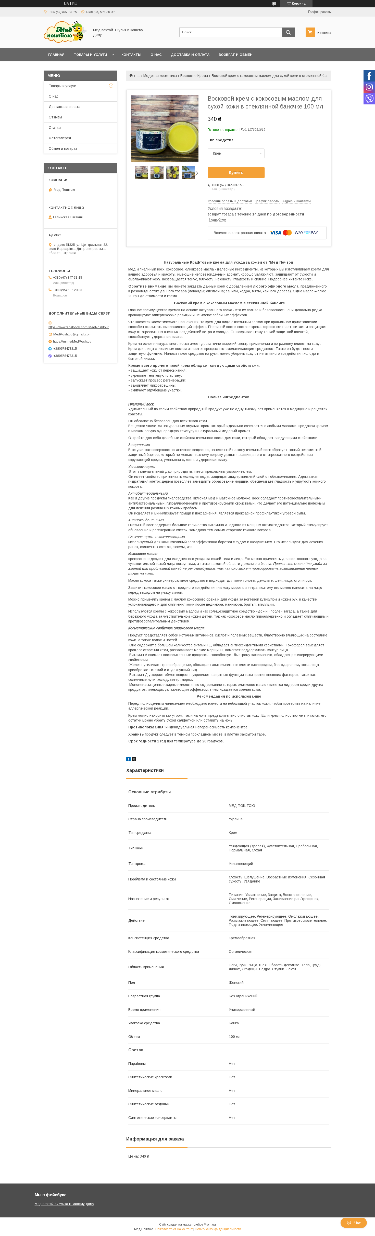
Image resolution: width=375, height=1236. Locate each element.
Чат (357, 1223)
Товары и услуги (90, 55)
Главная (56, 55)
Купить (236, 172)
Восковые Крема (194, 76)
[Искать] (288, 32)
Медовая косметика (160, 76)
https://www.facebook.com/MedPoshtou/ (78, 327)
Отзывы (55, 117)
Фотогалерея (60, 138)
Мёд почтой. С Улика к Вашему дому (64, 1204)
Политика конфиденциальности (218, 1229)
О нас (156, 55)
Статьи (55, 128)
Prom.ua (210, 1224)
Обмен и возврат (63, 148)
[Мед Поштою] (65, 41)
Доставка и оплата (64, 107)
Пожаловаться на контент (174, 1229)
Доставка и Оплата (190, 55)
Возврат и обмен (236, 55)
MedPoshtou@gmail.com (72, 334)
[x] (134, 760)
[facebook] (128, 760)
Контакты (131, 55)
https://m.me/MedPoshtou (72, 341)
